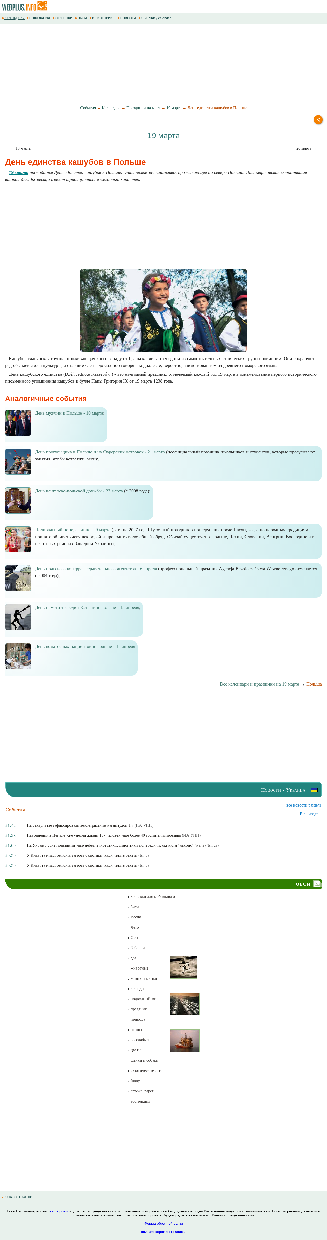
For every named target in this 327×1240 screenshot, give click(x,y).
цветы (135, 1050)
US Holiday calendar (156, 18)
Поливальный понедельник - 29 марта (72, 529)
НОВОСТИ (128, 18)
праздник (138, 1009)
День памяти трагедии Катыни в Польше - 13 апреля (87, 607)
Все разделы (310, 814)
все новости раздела (303, 805)
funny (135, 1081)
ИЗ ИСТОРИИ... (103, 18)
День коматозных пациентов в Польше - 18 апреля (85, 646)
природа (137, 1019)
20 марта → (306, 148)
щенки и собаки (144, 1060)
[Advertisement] (153, 65)
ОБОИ (82, 18)
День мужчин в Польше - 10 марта (69, 413)
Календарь (111, 108)
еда (133, 958)
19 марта (173, 108)
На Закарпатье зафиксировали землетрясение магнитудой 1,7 (80, 825)
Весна (135, 917)
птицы (136, 1029)
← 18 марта (20, 148)
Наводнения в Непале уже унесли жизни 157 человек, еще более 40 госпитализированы (104, 835)
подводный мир (144, 999)
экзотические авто (146, 1070)
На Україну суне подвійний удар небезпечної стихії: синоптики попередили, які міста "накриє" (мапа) (116, 845)
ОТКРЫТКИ (64, 18)
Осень (135, 937)
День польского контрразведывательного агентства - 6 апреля (96, 568)
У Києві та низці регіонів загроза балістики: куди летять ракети (82, 855)
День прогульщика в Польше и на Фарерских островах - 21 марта (100, 451)
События (88, 108)
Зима (134, 907)
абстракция (140, 1101)
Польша (314, 684)
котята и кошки (143, 978)
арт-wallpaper (141, 1091)
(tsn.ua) (213, 845)
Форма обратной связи (163, 1223)
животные (139, 968)
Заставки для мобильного (152, 896)
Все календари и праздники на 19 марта (259, 684)
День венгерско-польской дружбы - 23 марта (79, 490)
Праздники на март (143, 108)
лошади (137, 988)
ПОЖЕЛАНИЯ (40, 18)
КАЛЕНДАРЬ (14, 18)
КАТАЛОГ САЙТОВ (18, 1197)
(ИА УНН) (144, 825)
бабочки (137, 947)
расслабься (139, 1040)
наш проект (58, 1211)
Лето (134, 927)
